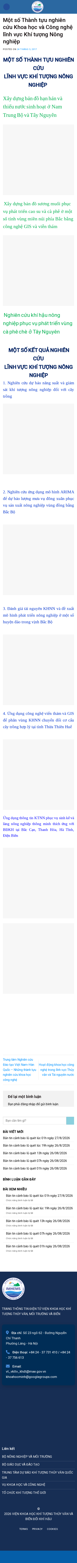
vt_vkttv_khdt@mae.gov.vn (26, 1371)
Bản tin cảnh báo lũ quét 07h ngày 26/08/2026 (35, 1161)
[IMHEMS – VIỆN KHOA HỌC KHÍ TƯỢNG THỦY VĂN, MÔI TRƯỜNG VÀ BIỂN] (37, 7)
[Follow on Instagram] (36, 1502)
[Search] (72, 7)
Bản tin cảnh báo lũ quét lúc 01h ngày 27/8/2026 (36, 1138)
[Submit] (70, 1121)
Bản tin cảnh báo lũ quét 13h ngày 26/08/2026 (35, 1153)
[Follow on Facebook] (31, 1502)
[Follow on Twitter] (40, 1502)
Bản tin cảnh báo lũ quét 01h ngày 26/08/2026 (35, 1168)
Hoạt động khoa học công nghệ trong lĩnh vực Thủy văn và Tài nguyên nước (56, 1070)
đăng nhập (28, 1104)
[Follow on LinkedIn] (45, 1502)
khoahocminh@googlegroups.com (31, 1377)
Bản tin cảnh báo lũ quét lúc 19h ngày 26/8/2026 (36, 1145)
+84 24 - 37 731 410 (43, 1352)
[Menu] (6, 7)
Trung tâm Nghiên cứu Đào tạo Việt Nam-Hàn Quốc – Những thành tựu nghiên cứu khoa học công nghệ (19, 1070)
